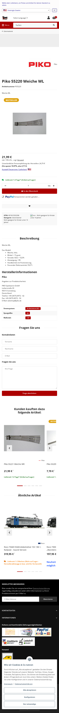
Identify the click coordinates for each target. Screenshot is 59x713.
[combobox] (26, 10)
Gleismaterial (16, 218)
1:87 (28, 318)
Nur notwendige (29, 704)
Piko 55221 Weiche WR (14, 464)
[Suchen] (53, 25)
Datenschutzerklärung (23, 684)
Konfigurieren (29, 697)
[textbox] (26, 10)
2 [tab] (25, 485)
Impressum (8, 684)
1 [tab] (20, 485)
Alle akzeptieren (29, 690)
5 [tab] (36, 485)
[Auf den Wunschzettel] (29, 206)
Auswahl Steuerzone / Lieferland (14, 169)
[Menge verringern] (5, 185)
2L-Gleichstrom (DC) (33, 308)
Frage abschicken (29, 393)
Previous (9, 448)
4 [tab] (32, 485)
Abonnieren (48, 599)
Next (49, 448)
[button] (48, 17)
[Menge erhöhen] (53, 185)
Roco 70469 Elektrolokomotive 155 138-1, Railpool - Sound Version (22, 548)
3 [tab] (29, 485)
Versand (20, 160)
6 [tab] (40, 485)
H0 (28, 313)
